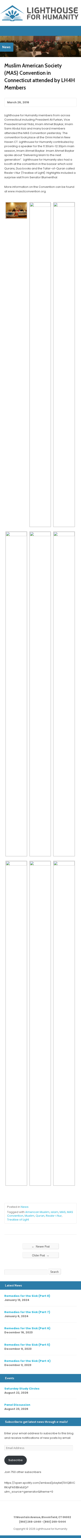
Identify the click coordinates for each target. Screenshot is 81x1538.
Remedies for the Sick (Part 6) (27, 1328)
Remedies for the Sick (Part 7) (27, 1312)
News (25, 1207)
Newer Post (41, 1246)
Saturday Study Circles (22, 1388)
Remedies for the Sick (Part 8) (27, 1296)
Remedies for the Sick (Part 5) (27, 1345)
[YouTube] (45, 1508)
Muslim (29, 1216)
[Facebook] (40, 1508)
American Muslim (37, 1212)
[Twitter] (35, 1508)
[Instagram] (50, 1508)
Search (54, 1271)
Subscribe (15, 1460)
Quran (40, 1216)
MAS (63, 1212)
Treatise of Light (18, 1219)
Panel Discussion (17, 1405)
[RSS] (30, 1508)
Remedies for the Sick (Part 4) (27, 1361)
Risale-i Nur (54, 1216)
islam (54, 1212)
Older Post (40, 1255)
